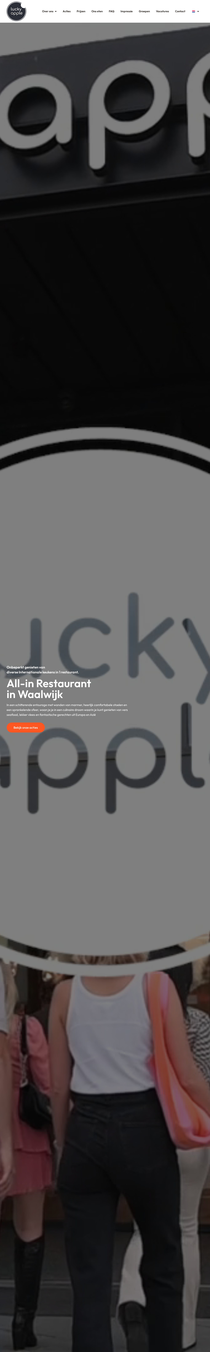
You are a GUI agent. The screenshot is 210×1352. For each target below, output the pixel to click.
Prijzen (81, 11)
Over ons (47, 11)
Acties (67, 11)
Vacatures (162, 11)
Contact (180, 11)
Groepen (144, 11)
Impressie (127, 11)
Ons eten (97, 11)
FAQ (111, 11)
